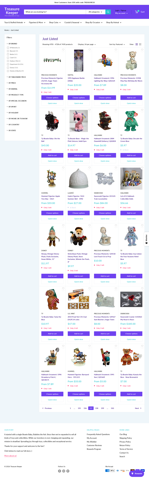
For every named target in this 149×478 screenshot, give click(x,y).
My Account (92, 438)
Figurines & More (36, 22)
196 (85, 408)
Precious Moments (49, 75)
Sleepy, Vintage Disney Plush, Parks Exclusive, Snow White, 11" (50, 256)
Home (6, 30)
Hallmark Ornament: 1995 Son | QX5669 (104, 375)
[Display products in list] (140, 44)
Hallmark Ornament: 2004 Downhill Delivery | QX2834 (105, 139)
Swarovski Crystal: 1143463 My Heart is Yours (131, 318)
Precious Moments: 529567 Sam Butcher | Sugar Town (104, 318)
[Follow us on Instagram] (63, 471)
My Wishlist (91, 442)
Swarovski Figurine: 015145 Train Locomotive (104, 197)
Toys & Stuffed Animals (13, 22)
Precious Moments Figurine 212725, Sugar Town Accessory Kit (52, 81)
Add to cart (131, 98)
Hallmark (98, 75)
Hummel (44, 193)
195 (79, 408)
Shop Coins (53, 22)
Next (137, 408)
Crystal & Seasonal (71, 22)
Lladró (71, 193)
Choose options (52, 98)
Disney (44, 250)
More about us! (10, 456)
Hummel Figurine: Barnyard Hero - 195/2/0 (78, 375)
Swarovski (98, 193)
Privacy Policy (125, 442)
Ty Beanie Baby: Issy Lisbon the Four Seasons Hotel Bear (131, 256)
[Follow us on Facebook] (59, 471)
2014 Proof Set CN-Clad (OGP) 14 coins (77, 318)
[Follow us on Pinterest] (67, 471)
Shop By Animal (112, 22)
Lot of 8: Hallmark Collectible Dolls (127, 197)
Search (122, 456)
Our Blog (123, 434)
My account (120, 13)
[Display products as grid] (137, 44)
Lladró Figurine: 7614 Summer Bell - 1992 (76, 197)
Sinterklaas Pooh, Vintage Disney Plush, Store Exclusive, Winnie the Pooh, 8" (78, 258)
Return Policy (125, 445)
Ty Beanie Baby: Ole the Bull (50, 139)
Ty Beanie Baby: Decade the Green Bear (131, 139)
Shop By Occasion (92, 22)
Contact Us (124, 453)
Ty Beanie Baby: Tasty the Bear (51, 318)
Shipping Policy (126, 438)
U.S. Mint (71, 314)
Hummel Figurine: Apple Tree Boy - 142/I (50, 197)
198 (96, 408)
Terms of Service (126, 449)
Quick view (52, 103)
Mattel (70, 75)
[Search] (108, 11)
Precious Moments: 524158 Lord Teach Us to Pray (104, 255)
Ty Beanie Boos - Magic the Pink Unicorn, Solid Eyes (78, 139)
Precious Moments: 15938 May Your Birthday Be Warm (131, 79)
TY (42, 135)
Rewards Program (94, 449)
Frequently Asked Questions (98, 434)
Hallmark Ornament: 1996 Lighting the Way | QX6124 (104, 79)
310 (112, 408)
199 (102, 408)
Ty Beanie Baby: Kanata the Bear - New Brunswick (131, 375)
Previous (48, 408)
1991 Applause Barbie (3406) (76, 79)
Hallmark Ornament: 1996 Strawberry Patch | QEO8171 (51, 377)
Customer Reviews (94, 445)
